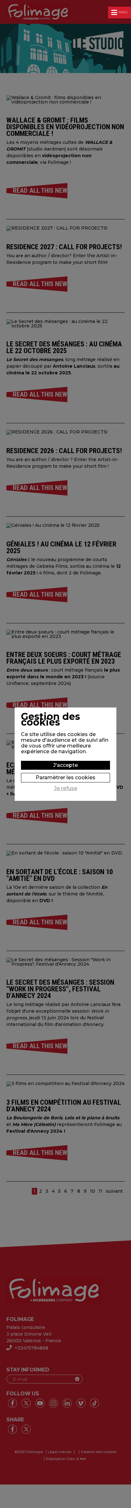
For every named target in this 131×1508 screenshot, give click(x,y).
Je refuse (65, 788)
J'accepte (65, 765)
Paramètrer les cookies (65, 777)
